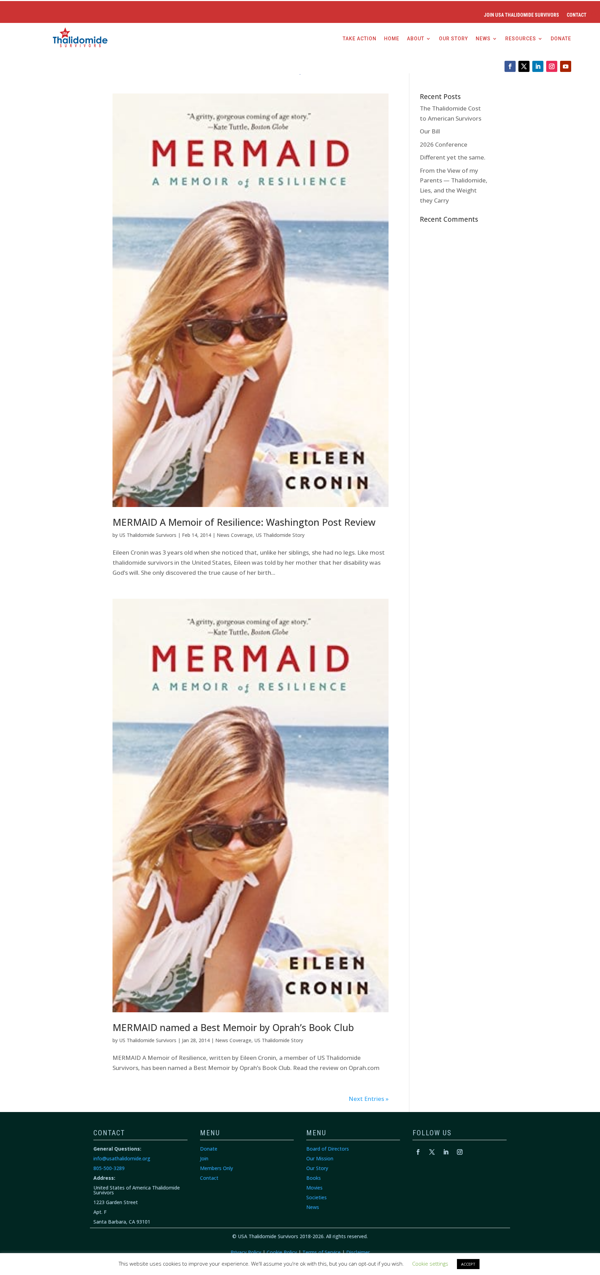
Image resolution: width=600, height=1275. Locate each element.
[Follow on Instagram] (551, 66)
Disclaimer (358, 1252)
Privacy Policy (246, 1252)
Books (313, 1178)
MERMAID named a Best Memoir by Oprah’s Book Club (233, 1027)
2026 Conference (443, 144)
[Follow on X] (524, 66)
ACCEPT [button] (468, 1264)
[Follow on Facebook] (510, 66)
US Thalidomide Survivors (147, 535)
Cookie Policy (282, 1252)
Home (391, 38)
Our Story (453, 38)
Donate (561, 38)
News (483, 38)
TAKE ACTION (359, 38)
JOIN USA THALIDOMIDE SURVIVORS (521, 15)
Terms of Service (321, 1252)
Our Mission (319, 1158)
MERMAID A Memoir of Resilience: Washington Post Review (243, 522)
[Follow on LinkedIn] (537, 66)
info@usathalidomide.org (121, 1158)
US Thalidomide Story (280, 535)
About (415, 38)
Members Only (216, 1168)
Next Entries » (369, 1099)
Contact (576, 15)
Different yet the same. (452, 157)
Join (204, 1158)
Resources (520, 38)
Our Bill (430, 131)
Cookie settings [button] (430, 1263)
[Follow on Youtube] (565, 66)
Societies (316, 1197)
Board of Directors (327, 1148)
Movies (314, 1187)
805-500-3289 (109, 1168)
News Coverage (235, 535)
